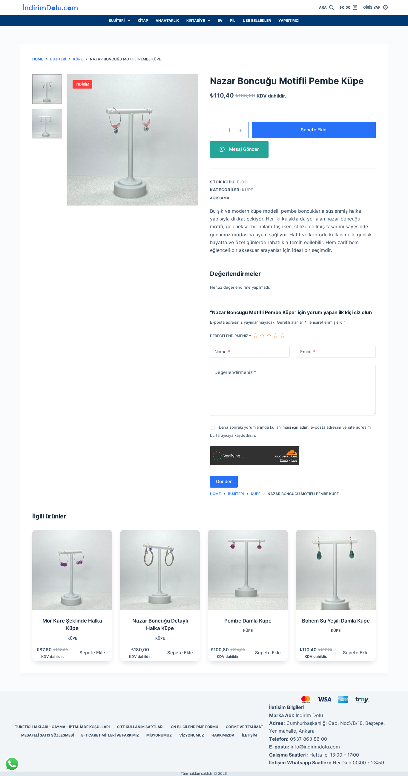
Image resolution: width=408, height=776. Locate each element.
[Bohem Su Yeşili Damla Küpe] (336, 570)
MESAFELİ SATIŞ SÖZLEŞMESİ (47, 735)
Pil (232, 20)
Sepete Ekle (313, 130)
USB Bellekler (257, 20)
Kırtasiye (195, 20)
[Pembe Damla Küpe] (248, 570)
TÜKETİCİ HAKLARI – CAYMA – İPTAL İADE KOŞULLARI (62, 727)
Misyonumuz (159, 735)
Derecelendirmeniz (230, 336)
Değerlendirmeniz (235, 372)
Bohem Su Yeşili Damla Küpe (336, 621)
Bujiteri (117, 20)
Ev (220, 20)
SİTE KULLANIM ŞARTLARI (140, 727)
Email (307, 351)
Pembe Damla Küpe (248, 621)
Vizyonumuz (191, 735)
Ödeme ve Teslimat (244, 727)
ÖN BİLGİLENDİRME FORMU (194, 727)
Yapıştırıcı (288, 20)
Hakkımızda (222, 735)
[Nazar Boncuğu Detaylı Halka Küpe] (160, 570)
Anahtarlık (167, 20)
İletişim (249, 735)
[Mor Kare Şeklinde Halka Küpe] (72, 570)
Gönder (224, 481)
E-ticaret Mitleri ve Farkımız (110, 735)
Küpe (247, 189)
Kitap (143, 20)
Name (222, 351)
